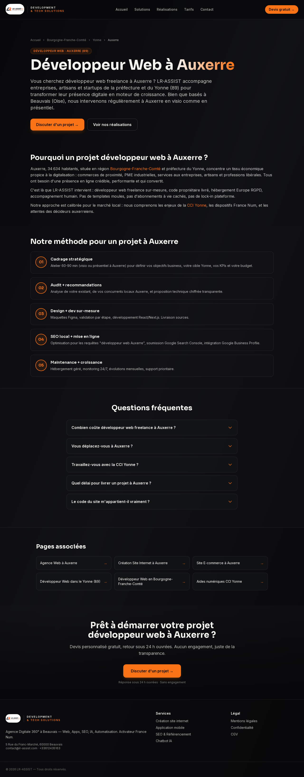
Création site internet (172, 721)
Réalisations (167, 9)
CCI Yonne (196, 205)
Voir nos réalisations (112, 124)
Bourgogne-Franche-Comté (66, 40)
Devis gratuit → (281, 9)
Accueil (122, 9)
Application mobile (170, 728)
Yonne (97, 40)
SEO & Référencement (173, 734)
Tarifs (189, 9)
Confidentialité (242, 728)
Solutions (142, 9)
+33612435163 (49, 748)
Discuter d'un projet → (57, 124)
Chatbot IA (164, 741)
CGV (234, 734)
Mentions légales (244, 721)
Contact (207, 9)
